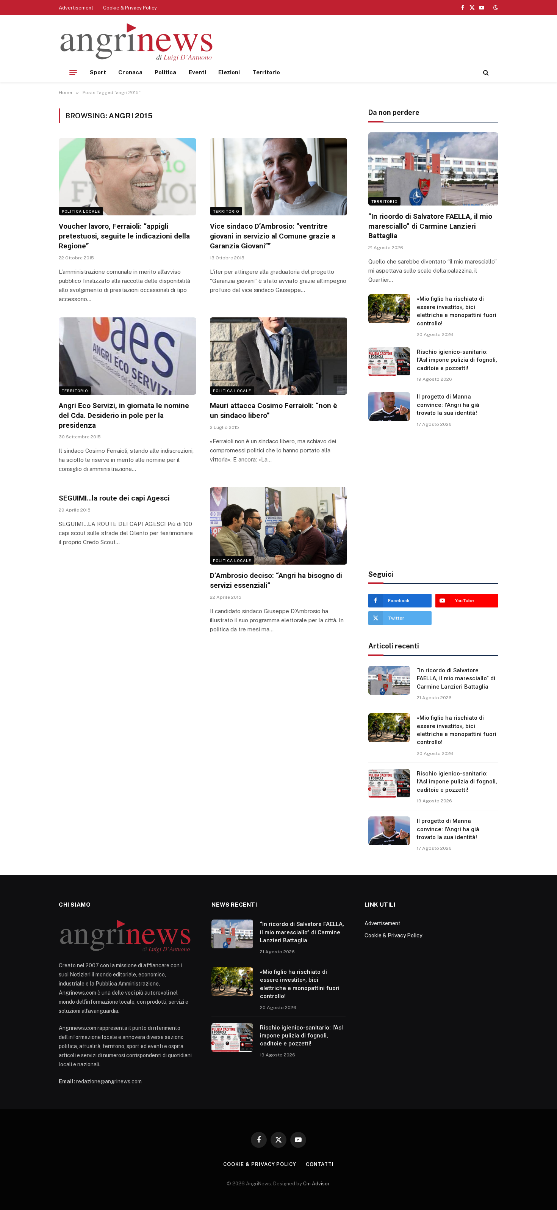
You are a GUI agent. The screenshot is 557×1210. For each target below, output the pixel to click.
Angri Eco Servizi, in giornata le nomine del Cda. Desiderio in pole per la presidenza (124, 415)
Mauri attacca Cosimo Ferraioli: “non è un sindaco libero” (273, 410)
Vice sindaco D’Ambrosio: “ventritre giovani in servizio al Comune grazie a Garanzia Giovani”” (272, 236)
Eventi (197, 72)
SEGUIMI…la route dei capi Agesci (114, 498)
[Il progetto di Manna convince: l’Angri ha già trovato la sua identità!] (389, 406)
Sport (98, 72)
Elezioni (229, 72)
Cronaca (130, 72)
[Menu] (73, 72)
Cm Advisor (316, 1183)
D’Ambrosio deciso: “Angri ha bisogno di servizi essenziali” (276, 580)
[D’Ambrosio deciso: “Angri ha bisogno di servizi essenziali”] (278, 526)
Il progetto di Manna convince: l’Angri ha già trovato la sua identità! (448, 404)
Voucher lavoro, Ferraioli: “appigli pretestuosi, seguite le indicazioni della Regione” (124, 236)
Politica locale (81, 211)
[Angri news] (137, 42)
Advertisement (76, 8)
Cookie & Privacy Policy (130, 8)
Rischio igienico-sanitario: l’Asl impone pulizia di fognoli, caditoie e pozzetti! (457, 360)
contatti (320, 1164)
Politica (166, 72)
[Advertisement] (360, 42)
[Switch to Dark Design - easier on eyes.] (494, 7)
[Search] (485, 72)
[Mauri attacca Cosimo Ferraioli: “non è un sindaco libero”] (278, 356)
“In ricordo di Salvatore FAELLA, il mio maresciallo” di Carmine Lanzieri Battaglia (430, 226)
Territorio (266, 72)
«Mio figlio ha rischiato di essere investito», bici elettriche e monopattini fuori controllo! (456, 310)
